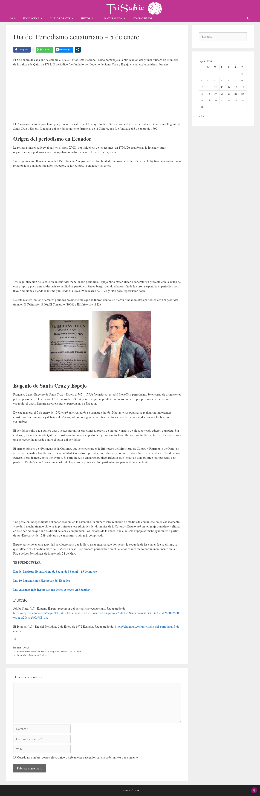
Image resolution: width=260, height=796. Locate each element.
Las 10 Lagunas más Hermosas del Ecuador (41, 580)
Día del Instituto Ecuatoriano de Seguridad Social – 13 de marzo (55, 571)
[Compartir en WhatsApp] (44, 49)
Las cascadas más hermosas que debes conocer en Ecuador (51, 589)
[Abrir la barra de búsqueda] (248, 18)
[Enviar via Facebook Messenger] (64, 49)
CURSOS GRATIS (60, 18)
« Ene (202, 116)
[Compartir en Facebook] (22, 49)
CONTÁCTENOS (142, 18)
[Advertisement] (97, 96)
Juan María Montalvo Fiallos (31, 655)
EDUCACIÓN (31, 18)
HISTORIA (87, 18)
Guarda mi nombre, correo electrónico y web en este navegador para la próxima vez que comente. (77, 757)
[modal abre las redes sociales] (78, 49)
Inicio (13, 18)
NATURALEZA (113, 18)
